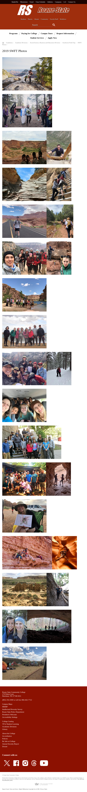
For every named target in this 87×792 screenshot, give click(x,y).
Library (4, 729)
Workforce (63, 19)
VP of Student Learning (10, 724)
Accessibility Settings (9, 717)
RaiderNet (15, 2)
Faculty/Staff (54, 19)
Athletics (50, 2)
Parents (30, 19)
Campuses (58, 2)
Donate (4, 746)
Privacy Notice (43, 789)
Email (32, 2)
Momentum (24, 2)
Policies (5, 739)
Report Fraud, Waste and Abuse (10, 789)
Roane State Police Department (13, 712)
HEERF (5, 707)
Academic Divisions (9, 727)
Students (23, 19)
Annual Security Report (10, 744)
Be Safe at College (8, 741)
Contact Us (71, 2)
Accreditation (7, 736)
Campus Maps (7, 704)
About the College (8, 733)
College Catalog (8, 721)
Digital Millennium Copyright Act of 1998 (29, 789)
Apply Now (52, 38)
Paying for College (29, 33)
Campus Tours (47, 33)
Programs (13, 33)
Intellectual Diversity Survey (12, 709)
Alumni (36, 19)
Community (44, 19)
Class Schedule (40, 2)
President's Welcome (9, 714)
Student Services (37, 38)
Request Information (65, 33)
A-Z (64, 2)
